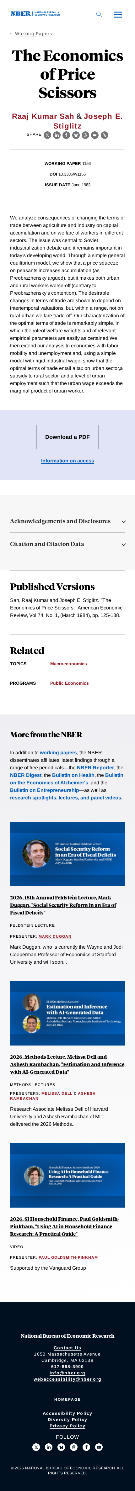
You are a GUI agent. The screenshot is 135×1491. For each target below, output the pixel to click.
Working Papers (33, 33)
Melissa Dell (57, 1093)
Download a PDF (67, 437)
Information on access (67, 460)
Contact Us (68, 1347)
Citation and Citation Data (47, 544)
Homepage (67, 1399)
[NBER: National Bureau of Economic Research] (36, 14)
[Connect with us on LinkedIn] (48, 1447)
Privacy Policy (67, 1425)
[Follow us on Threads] (74, 1447)
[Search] (99, 14)
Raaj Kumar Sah (43, 116)
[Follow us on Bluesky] (61, 1447)
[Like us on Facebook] (86, 1447)
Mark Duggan (55, 936)
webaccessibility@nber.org (67, 1379)
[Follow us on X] (36, 1447)
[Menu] (118, 14)
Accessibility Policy (68, 1413)
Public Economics (69, 683)
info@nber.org (67, 1372)
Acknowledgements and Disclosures (60, 521)
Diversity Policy (67, 1419)
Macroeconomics (68, 663)
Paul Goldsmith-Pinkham (68, 1257)
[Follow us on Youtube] (99, 1447)
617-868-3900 (67, 1366)
